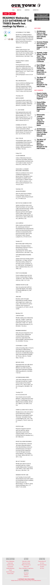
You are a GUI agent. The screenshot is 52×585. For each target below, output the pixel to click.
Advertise (27, 10)
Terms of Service (22, 580)
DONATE (46, 1)
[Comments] (5, 35)
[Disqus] (18, 506)
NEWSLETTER (39, 1)
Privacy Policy (28, 580)
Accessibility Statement (36, 580)
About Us (19, 10)
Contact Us (35, 10)
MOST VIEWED (37, 28)
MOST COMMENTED (38, 90)
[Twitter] (9, 32)
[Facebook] (5, 32)
